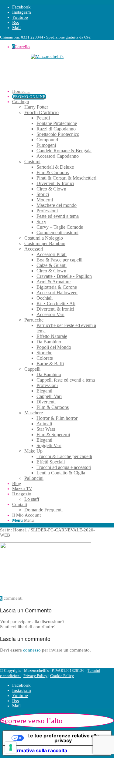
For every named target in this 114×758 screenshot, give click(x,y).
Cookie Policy (62, 675)
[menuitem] (57, 91)
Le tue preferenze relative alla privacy (63, 738)
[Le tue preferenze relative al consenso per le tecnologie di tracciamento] (10, 747)
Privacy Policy (35, 675)
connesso (32, 650)
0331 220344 (32, 37)
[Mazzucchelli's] (51, 69)
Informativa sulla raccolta (37, 750)
